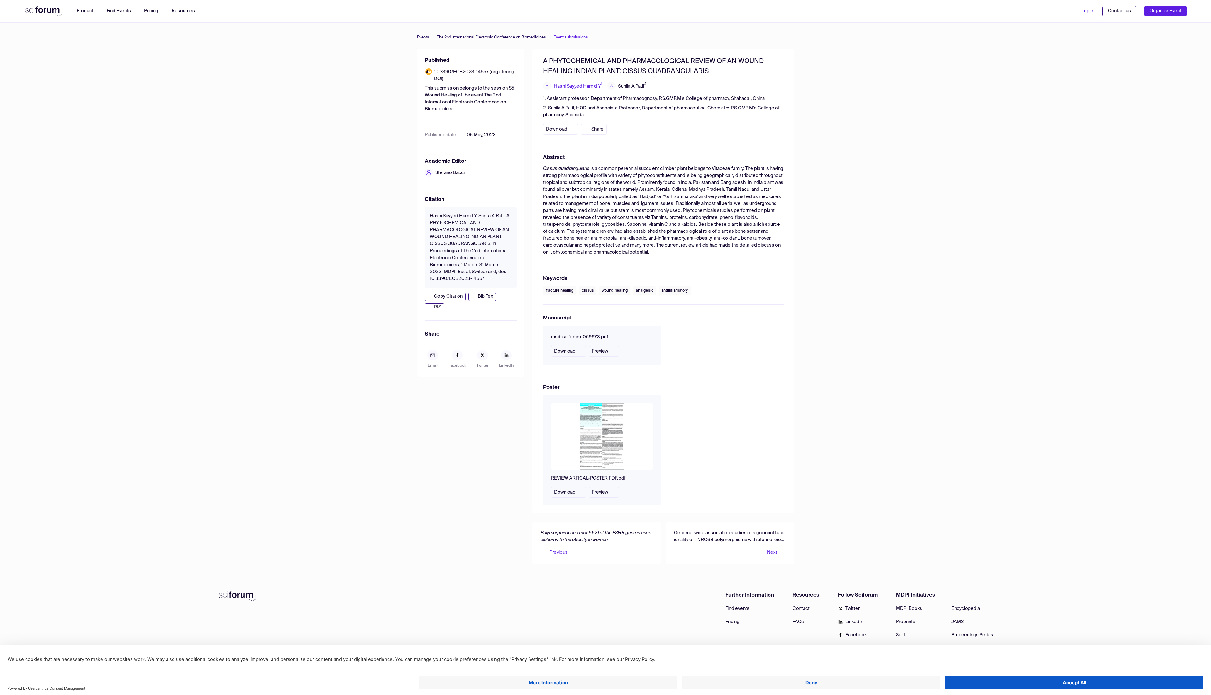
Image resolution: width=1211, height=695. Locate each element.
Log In (1087, 11)
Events (423, 37)
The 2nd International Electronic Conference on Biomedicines (491, 37)
